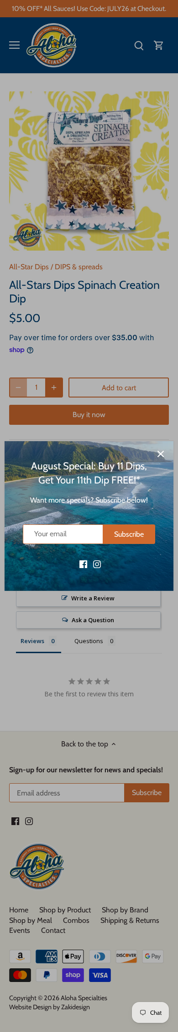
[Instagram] (97, 564)
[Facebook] (83, 564)
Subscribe (129, 534)
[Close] (161, 454)
